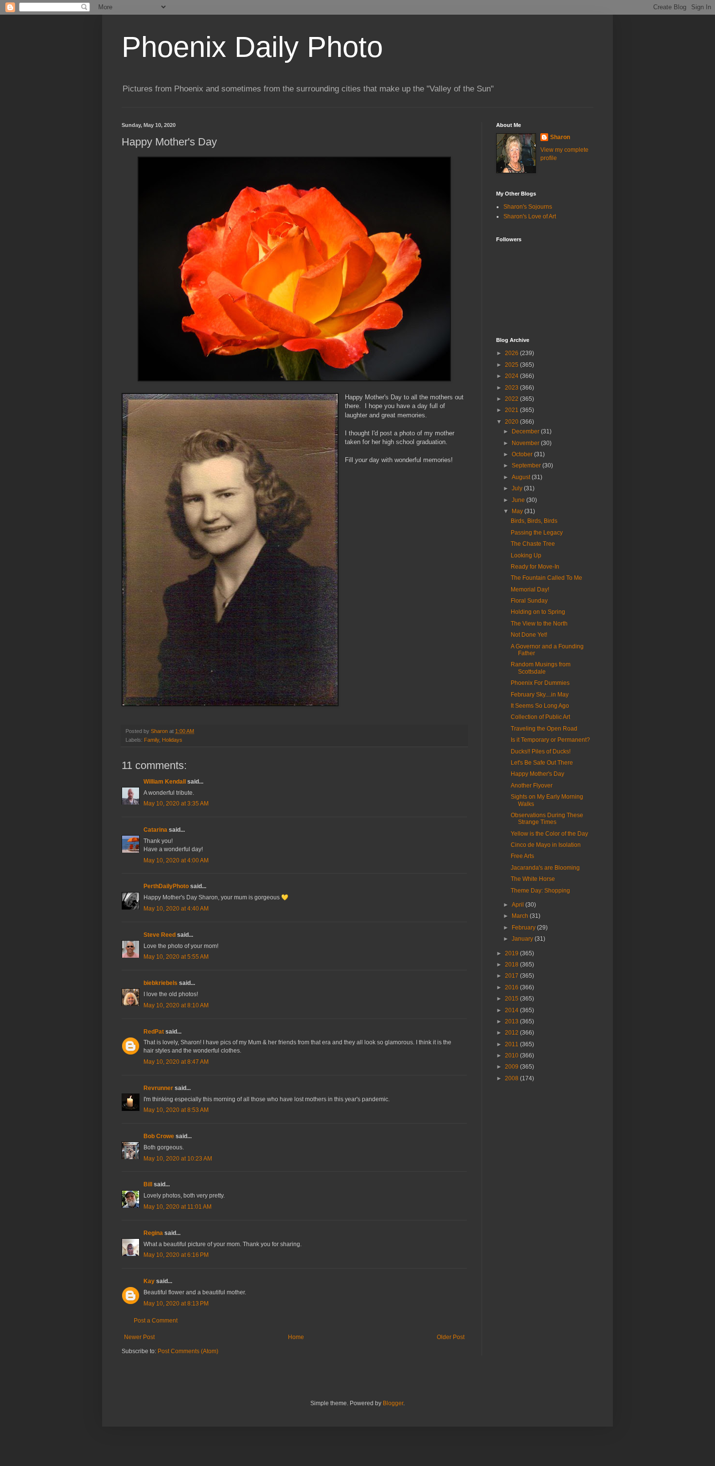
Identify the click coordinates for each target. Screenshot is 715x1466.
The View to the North (539, 623)
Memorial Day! (530, 589)
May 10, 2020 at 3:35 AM (176, 803)
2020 (512, 421)
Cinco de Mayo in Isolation (546, 844)
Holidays (172, 740)
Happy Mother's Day (537, 773)
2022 (512, 398)
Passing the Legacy (537, 532)
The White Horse (533, 879)
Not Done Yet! (529, 634)
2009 (512, 1066)
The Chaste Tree (533, 543)
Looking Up (526, 555)
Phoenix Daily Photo (252, 47)
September (527, 465)
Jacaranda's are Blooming (545, 867)
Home (296, 1337)
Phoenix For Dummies (540, 682)
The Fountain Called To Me (546, 577)
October (523, 454)
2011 (512, 1044)
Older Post (451, 1337)
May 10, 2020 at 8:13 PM (176, 1303)
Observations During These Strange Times (547, 818)
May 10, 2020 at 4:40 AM (176, 908)
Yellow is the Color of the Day (549, 833)
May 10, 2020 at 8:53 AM (176, 1110)
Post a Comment (156, 1320)
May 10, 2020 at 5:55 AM (176, 956)
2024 (512, 376)
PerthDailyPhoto (166, 886)
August (522, 477)
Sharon (560, 137)
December (526, 431)
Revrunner (158, 1088)
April (518, 904)
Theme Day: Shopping (540, 890)
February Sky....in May (540, 694)
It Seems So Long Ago (540, 705)
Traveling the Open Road (544, 728)
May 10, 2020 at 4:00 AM (176, 860)
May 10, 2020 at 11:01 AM (177, 1206)
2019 (512, 953)
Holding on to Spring (538, 611)
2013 (512, 1021)
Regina (153, 1233)
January (523, 938)
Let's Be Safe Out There (542, 762)
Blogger (393, 1403)
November (526, 443)
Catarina (155, 829)
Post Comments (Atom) (188, 1351)
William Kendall (164, 781)
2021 (512, 410)
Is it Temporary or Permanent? (550, 739)
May (518, 511)
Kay (149, 1281)
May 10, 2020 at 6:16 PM (176, 1254)
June (519, 500)
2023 (512, 387)
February (524, 927)
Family (151, 740)
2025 (512, 364)
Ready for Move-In (535, 566)
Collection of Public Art (540, 717)
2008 (512, 1078)
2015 (512, 998)
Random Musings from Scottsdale (541, 668)
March (521, 915)
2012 (512, 1032)
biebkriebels (160, 983)
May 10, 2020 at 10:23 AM (177, 1158)
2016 (512, 987)
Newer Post (139, 1337)
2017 (512, 975)
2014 (512, 1010)
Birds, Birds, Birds (534, 521)
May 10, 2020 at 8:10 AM (176, 1005)
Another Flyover (532, 785)
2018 (512, 964)
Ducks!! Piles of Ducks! (541, 751)
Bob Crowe (158, 1136)
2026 (512, 353)
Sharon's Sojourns (527, 206)
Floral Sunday (529, 600)
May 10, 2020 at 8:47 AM (176, 1061)
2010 (512, 1055)
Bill (147, 1184)
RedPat (153, 1031)
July (518, 488)
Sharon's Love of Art (529, 216)
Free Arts (522, 856)
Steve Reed (159, 934)
